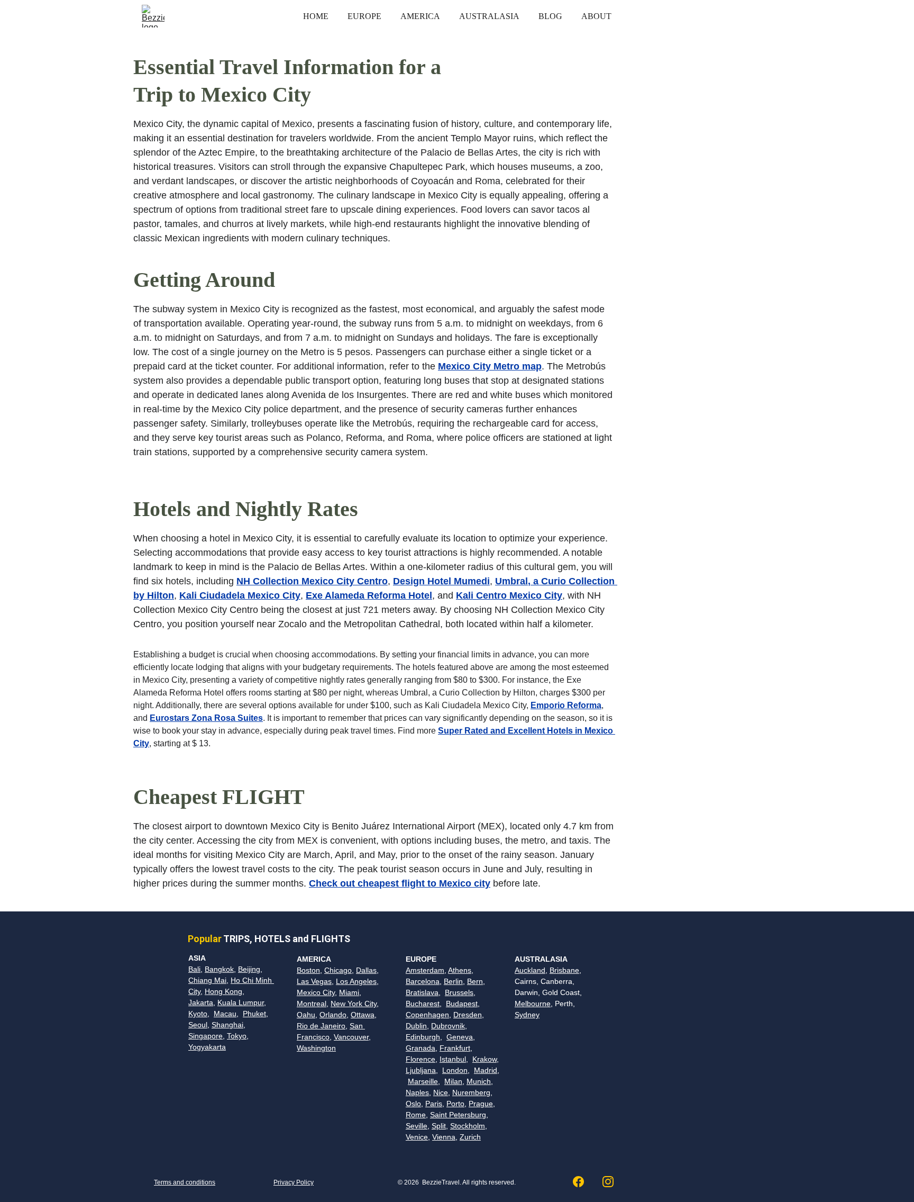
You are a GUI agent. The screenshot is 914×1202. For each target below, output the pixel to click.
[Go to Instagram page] (608, 1181)
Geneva (459, 1037)
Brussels (459, 992)
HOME (315, 16)
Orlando (332, 1014)
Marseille (423, 1081)
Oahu (306, 1014)
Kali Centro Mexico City (509, 595)
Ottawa (362, 1014)
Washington (316, 1048)
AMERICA (420, 16)
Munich (479, 1081)
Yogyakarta (207, 1047)
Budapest (462, 1003)
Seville (416, 1126)
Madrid (485, 1070)
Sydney (527, 1014)
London (455, 1070)
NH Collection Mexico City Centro (312, 581)
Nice (440, 1092)
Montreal (311, 1003)
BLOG (550, 16)
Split (439, 1126)
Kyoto (197, 1013)
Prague (481, 1103)
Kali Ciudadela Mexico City (239, 595)
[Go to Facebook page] (584, 1181)
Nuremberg (471, 1092)
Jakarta (200, 1002)
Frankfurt (455, 1048)
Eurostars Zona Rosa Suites (206, 717)
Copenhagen (427, 1014)
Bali (194, 969)
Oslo (413, 1103)
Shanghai (227, 1024)
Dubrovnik (448, 1026)
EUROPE (364, 16)
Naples (417, 1092)
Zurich (470, 1137)
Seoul (197, 1024)
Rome (416, 1114)
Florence (420, 1059)
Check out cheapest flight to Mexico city (399, 883)
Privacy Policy (293, 1182)
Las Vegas (314, 981)
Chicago (338, 970)
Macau (225, 1013)
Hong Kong (223, 991)
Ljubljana (421, 1070)
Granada (420, 1048)
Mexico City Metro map (490, 366)
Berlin (453, 981)
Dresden (467, 1014)
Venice (417, 1137)
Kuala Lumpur (240, 1002)
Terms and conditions (184, 1182)
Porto (455, 1103)
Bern (475, 981)
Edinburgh (423, 1037)
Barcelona (423, 981)
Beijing (249, 969)
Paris (433, 1103)
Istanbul (453, 1059)
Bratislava (422, 992)
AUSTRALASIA (489, 16)
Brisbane (564, 970)
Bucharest (423, 1003)
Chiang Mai (207, 980)
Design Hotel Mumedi (441, 581)
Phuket (254, 1013)
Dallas (366, 970)
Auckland (530, 970)
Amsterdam (425, 970)
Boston (308, 970)
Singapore (205, 1036)
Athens (459, 970)
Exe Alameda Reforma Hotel (369, 595)
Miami (349, 992)
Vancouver (351, 1037)
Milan (453, 1081)
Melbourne (533, 1003)
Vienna (443, 1137)
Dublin (416, 1026)
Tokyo (236, 1036)
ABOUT (596, 16)
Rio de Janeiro (321, 1026)
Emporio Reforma (566, 705)
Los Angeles (356, 981)
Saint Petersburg (458, 1114)
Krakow (484, 1059)
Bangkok (219, 969)
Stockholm (467, 1126)
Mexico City (316, 992)
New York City (354, 1003)
